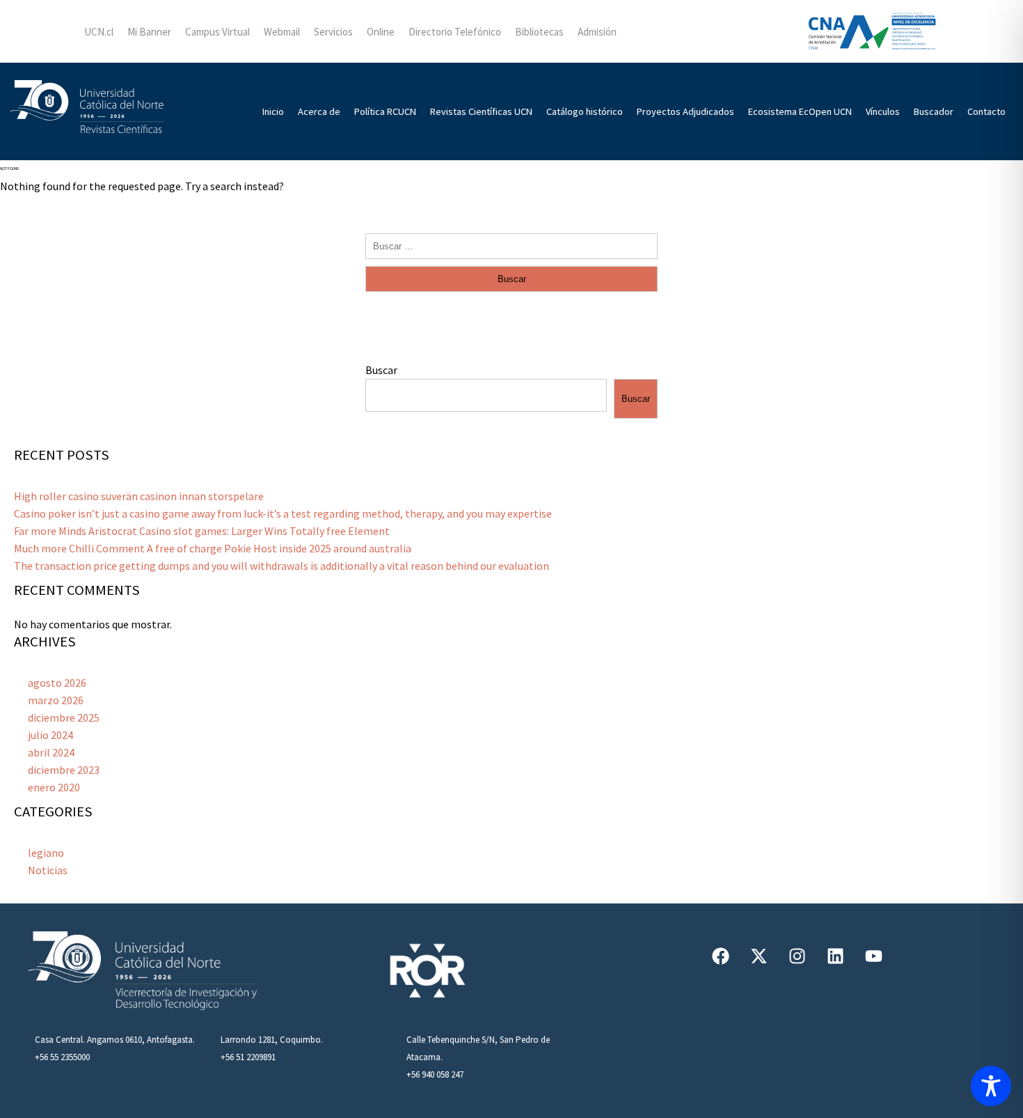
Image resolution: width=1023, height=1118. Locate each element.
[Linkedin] (835, 955)
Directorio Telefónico (455, 31)
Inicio (273, 111)
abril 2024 (51, 752)
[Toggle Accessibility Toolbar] (991, 1086)
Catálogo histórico (584, 111)
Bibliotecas (539, 31)
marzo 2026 (56, 700)
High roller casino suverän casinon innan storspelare (139, 496)
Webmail (282, 31)
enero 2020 (54, 787)
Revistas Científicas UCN (481, 111)
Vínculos (883, 111)
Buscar (381, 370)
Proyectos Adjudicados (685, 111)
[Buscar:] (511, 245)
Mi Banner (149, 31)
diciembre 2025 (64, 717)
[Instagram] (796, 955)
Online (381, 31)
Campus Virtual (217, 31)
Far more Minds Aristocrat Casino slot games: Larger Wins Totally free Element (202, 531)
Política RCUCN (385, 111)
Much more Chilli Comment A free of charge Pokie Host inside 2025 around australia (212, 548)
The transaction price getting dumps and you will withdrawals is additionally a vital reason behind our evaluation (281, 566)
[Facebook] (720, 955)
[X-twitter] (758, 955)
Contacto (986, 111)
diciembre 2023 (64, 770)
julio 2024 (50, 735)
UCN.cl (98, 31)
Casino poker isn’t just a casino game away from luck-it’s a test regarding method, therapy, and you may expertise (283, 513)
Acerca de (319, 111)
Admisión (597, 31)
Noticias (48, 870)
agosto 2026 (57, 683)
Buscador (933, 111)
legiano (46, 853)
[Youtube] (873, 955)
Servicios (333, 31)
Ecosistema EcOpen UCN (800, 111)
